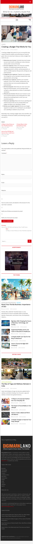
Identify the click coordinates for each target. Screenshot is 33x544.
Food (2, 481)
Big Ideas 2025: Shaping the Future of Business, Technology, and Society (21, 322)
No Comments (14, 49)
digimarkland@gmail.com (7, 506)
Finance (3, 44)
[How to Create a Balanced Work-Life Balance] (5, 415)
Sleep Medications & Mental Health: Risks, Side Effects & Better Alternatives (16, 523)
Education (3, 476)
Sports (3, 486)
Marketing (3, 471)
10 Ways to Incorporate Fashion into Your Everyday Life (20, 399)
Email (2, 182)
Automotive (4, 478)
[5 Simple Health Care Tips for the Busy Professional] (5, 339)
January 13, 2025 (5, 388)
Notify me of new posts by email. (9, 217)
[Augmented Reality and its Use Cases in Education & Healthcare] (5, 332)
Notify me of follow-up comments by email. (12, 211)
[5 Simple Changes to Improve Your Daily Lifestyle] (5, 422)
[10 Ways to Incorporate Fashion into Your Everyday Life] (5, 401)
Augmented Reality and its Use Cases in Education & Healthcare (20, 330)
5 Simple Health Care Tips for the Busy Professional (20, 337)
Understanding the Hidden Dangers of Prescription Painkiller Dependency (16, 519)
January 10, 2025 (5, 308)
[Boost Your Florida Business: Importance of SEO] (16, 289)
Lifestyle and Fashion (6, 381)
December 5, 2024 (15, 326)
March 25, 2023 (5, 49)
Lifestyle (3, 484)
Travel (2, 482)
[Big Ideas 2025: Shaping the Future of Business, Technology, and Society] (5, 323)
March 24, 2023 (15, 402)
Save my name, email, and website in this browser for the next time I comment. (15, 203)
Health (3, 479)
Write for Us (4, 460)
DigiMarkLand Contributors (8, 536)
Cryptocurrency (5, 474)
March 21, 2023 (15, 333)
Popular (19, 302)
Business (3, 468)
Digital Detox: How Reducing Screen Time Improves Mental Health (15, 528)
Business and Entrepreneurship (8, 302)
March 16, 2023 (15, 340)
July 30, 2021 (14, 347)
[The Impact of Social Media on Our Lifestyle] (5, 408)
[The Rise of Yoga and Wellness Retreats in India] (16, 369)
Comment (4, 153)
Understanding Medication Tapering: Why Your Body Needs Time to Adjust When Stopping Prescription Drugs (15, 515)
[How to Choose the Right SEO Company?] (5, 346)
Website (3, 190)
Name (2, 174)
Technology (4, 470)
